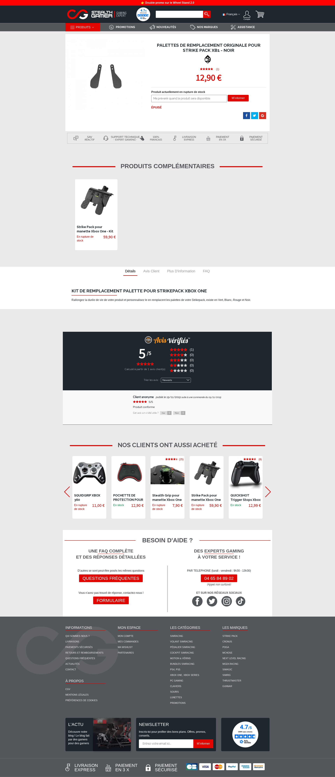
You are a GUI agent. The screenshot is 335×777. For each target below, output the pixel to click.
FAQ (206, 271)
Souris (174, 692)
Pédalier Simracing (182, 647)
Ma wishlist (125, 647)
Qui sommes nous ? (77, 636)
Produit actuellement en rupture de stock (178, 91)
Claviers (175, 686)
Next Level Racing (234, 658)
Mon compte (125, 636)
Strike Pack (230, 636)
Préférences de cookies (81, 700)
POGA (225, 647)
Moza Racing (230, 664)
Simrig (226, 675)
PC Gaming (176, 680)
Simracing (176, 636)
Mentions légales (77, 694)
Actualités (72, 664)
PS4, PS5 (175, 669)
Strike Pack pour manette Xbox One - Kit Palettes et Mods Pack (95, 231)
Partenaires (126, 652)
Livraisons (72, 641)
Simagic (227, 669)
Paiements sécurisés (79, 647)
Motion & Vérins (180, 658)
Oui (166, 413)
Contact (70, 669)
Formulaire (111, 600)
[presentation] (65, 487)
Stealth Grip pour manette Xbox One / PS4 (167, 500)
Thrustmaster (231, 680)
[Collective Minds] (208, 59)
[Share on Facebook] (246, 115)
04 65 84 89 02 (219, 578)
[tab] (130, 271)
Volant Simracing (181, 641)
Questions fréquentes (111, 578)
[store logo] (96, 14)
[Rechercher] (207, 14)
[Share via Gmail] (262, 115)
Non (179, 413)
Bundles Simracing (182, 664)
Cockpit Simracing (182, 652)
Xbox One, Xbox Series (184, 675)
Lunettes (176, 697)
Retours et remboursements (84, 652)
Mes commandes (128, 641)
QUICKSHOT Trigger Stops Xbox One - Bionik (245, 500)
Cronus (227, 641)
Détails (130, 271)
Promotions (178, 703)
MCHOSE (227, 652)
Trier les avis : (151, 380)
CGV (67, 689)
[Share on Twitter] (254, 115)
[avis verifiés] (143, 14)
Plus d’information (181, 271)
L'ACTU (75, 724)
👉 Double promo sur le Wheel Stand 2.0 (167, 2)
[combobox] (180, 14)
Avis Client (151, 271)
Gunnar (227, 686)
